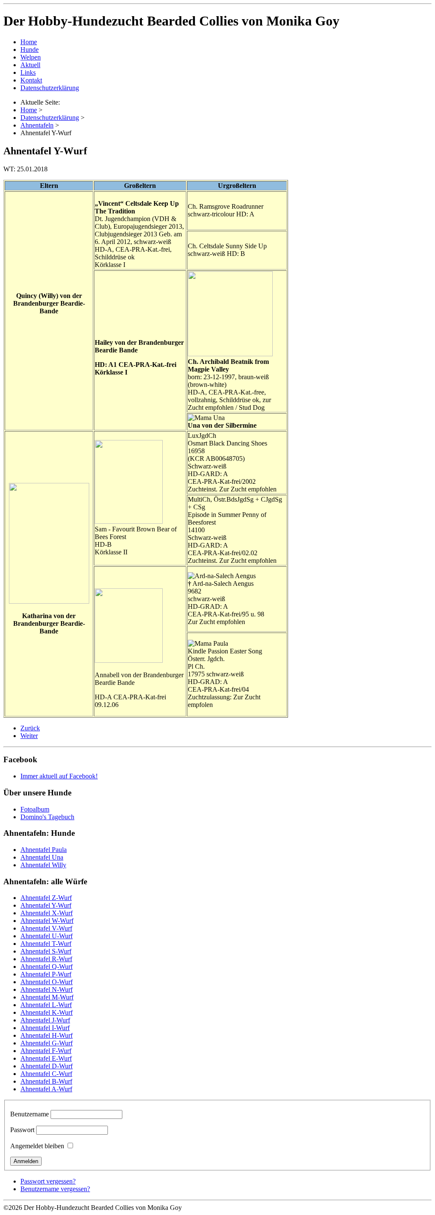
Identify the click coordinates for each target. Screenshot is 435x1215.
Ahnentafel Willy (43, 865)
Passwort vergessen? (48, 1181)
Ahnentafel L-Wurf (46, 1004)
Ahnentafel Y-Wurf (45, 905)
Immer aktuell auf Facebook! (59, 776)
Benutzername (29, 1114)
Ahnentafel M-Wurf (46, 997)
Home (28, 41)
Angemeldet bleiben (37, 1146)
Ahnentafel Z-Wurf (46, 897)
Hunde (29, 49)
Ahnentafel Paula (43, 849)
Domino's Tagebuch (47, 816)
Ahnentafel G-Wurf (46, 1043)
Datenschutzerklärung (49, 87)
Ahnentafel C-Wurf (46, 1073)
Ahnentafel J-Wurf (45, 1020)
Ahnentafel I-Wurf (45, 1027)
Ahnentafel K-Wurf (46, 1012)
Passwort (22, 1129)
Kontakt (31, 80)
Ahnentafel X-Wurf (46, 913)
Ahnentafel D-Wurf (46, 1066)
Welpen (30, 57)
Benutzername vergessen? (55, 1188)
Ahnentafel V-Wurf (46, 928)
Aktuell (30, 64)
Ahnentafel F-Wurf (45, 1050)
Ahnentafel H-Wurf (46, 1035)
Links (28, 72)
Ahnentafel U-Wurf (46, 936)
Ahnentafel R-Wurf (46, 958)
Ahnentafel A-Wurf (46, 1089)
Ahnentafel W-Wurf (46, 920)
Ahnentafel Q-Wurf (46, 966)
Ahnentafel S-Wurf (45, 951)
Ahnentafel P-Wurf (45, 974)
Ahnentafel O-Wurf (46, 981)
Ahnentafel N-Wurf (46, 989)
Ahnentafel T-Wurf (45, 943)
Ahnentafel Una (41, 857)
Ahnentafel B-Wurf (46, 1081)
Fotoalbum (34, 809)
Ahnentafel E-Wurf (46, 1058)
